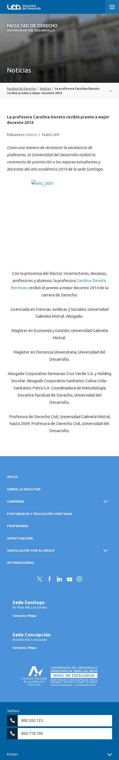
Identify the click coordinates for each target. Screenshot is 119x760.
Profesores (17, 526)
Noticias (31, 134)
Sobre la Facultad (24, 489)
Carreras (15, 501)
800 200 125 (32, 720)
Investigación (20, 538)
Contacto (19, 615)
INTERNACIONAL (20, 562)
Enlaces (12, 754)
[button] (112, 7)
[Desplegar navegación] (59, 91)
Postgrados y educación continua (39, 513)
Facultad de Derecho (32, 27)
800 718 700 (32, 733)
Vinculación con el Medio (31, 550)
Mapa (32, 615)
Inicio (12, 477)
